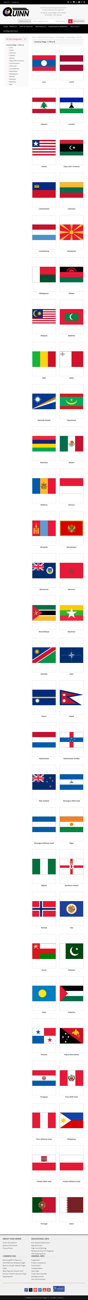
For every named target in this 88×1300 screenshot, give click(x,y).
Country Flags (60, 37)
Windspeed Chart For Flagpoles (42, 1251)
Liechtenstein (14, 63)
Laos (11, 48)
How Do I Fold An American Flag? (14, 1274)
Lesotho (12, 55)
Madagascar (13, 74)
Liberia (11, 58)
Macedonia (13, 71)
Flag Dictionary (36, 1245)
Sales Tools (74, 26)
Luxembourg (14, 69)
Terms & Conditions (10, 1243)
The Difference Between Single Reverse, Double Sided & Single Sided (14, 1265)
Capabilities (35, 1260)
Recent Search (60, 21)
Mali (10, 84)
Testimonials (36, 1266)
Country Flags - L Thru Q (15, 45)
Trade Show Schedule (39, 1274)
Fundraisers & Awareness (58, 26)
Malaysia (12, 79)
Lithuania (13, 66)
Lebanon (12, 53)
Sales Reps (35, 1271)
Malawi (12, 76)
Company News (37, 1268)
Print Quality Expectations (40, 1243)
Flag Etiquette (8, 1276)
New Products (41, 26)
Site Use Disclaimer (38, 1279)
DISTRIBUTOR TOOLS (10, 31)
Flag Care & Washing (38, 1248)
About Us (7, 2)
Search (70, 21)
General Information (10, 1245)
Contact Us (15, 2)
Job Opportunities (37, 1276)
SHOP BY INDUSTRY (26, 26)
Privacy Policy (8, 1248)
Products (13, 26)
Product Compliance (38, 1263)
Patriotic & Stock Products (46, 37)
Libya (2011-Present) (16, 61)
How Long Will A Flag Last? (12, 1260)
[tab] (16, 39)
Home (5, 26)
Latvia (11, 50)
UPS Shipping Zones (38, 1254)
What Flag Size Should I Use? (13, 1271)
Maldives (12, 82)
